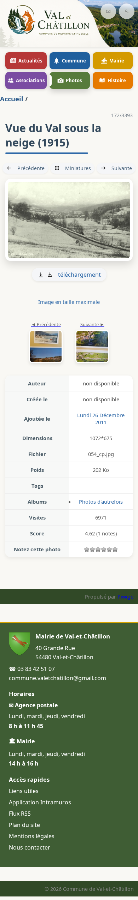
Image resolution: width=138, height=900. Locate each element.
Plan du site (24, 825)
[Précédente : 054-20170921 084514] (46, 343)
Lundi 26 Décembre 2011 (101, 419)
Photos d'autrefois (101, 501)
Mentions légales (31, 836)
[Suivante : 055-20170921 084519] (69, 220)
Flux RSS (20, 813)
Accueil (11, 98)
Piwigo (125, 596)
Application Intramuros (40, 802)
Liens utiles (24, 791)
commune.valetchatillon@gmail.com (57, 678)
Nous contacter (29, 847)
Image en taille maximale (69, 301)
